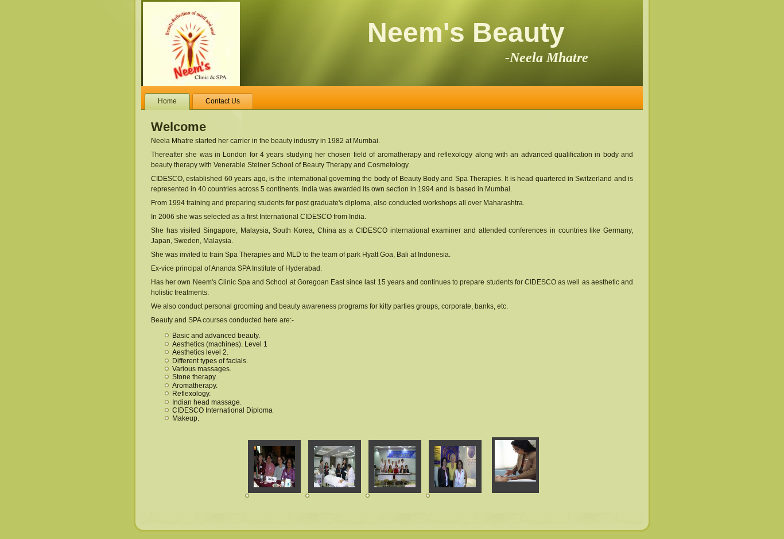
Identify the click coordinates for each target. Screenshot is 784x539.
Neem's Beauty (477, 40)
